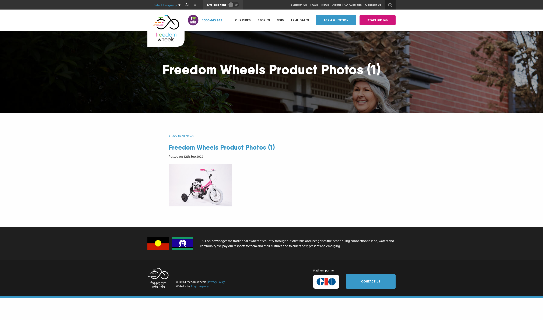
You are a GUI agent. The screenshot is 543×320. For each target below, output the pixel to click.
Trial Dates (300, 20)
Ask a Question (336, 20)
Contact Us (370, 281)
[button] (200, 185)
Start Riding (377, 20)
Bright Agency (200, 286)
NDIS (280, 20)
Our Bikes (243, 20)
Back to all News (181, 136)
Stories (264, 20)
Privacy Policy (216, 282)
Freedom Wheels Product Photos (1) (222, 147)
